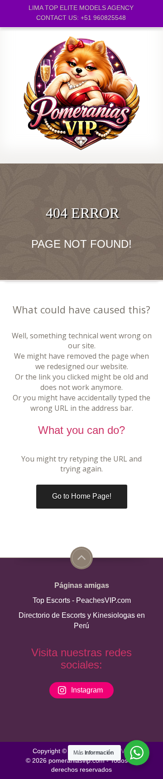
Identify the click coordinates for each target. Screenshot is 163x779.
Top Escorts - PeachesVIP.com (82, 600)
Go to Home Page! (81, 496)
